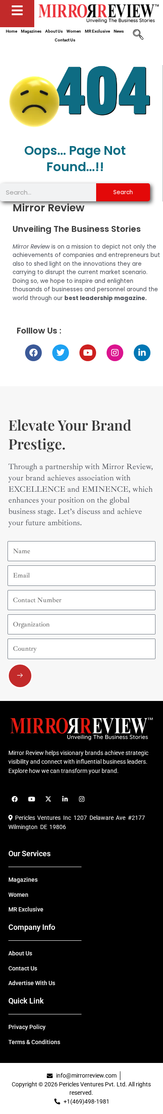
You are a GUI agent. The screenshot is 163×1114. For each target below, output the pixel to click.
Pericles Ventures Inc (42, 817)
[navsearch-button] (138, 35)
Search (123, 192)
